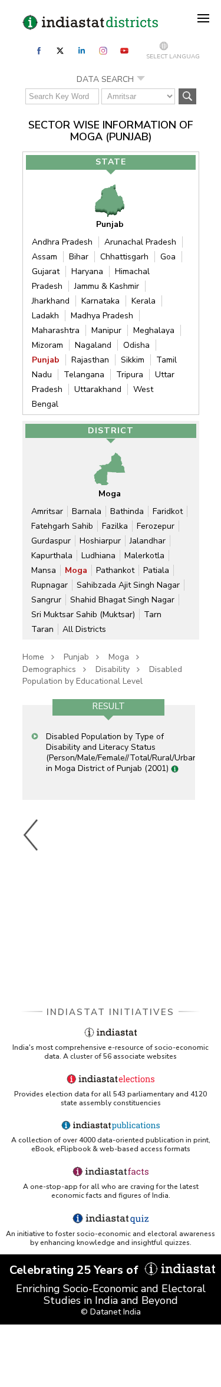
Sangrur (46, 599)
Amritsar (47, 511)
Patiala (156, 570)
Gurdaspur (51, 540)
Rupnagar (49, 585)
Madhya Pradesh (102, 315)
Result (108, 706)
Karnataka (100, 301)
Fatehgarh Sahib (62, 526)
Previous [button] (31, 834)
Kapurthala (51, 555)
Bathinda (127, 511)
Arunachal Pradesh (140, 242)
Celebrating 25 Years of (75, 1270)
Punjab (46, 359)
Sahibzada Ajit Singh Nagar (128, 585)
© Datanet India (111, 1311)
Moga (76, 570)
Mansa (43, 570)
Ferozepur (155, 526)
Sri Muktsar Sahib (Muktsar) (83, 614)
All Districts (84, 629)
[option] (108, 752)
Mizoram (47, 345)
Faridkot (168, 511)
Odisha (136, 345)
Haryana (87, 271)
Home (33, 657)
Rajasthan (90, 359)
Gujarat (46, 271)
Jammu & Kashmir (106, 286)
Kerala (143, 301)
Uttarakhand (97, 389)
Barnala (86, 511)
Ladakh (45, 315)
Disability (112, 669)
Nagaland (93, 345)
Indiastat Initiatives (110, 1012)
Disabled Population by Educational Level (102, 675)
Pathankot (115, 570)
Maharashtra (56, 330)
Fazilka (115, 526)
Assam (44, 256)
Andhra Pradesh (62, 242)
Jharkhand (51, 301)
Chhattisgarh (124, 256)
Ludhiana (98, 555)
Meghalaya (153, 330)
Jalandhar (148, 540)
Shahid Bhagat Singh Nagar (122, 599)
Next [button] (192, 834)
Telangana (84, 374)
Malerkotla (144, 555)
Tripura (129, 374)
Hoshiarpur (100, 540)
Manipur (106, 330)
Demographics (49, 669)
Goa (168, 256)
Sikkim (132, 359)
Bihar (78, 256)
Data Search (105, 79)
